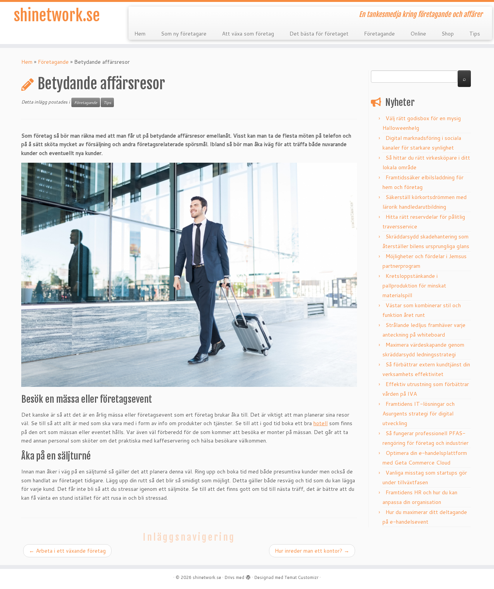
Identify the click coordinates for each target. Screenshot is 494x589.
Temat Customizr (301, 577)
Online (418, 33)
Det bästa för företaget (319, 33)
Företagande (379, 33)
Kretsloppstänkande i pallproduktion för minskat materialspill (414, 285)
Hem (139, 33)
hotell (320, 423)
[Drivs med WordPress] (248, 576)
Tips (474, 33)
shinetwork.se (57, 15)
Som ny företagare (183, 33)
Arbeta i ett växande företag (67, 551)
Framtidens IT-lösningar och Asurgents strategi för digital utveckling (418, 413)
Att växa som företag (248, 33)
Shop (448, 33)
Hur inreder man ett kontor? (312, 551)
